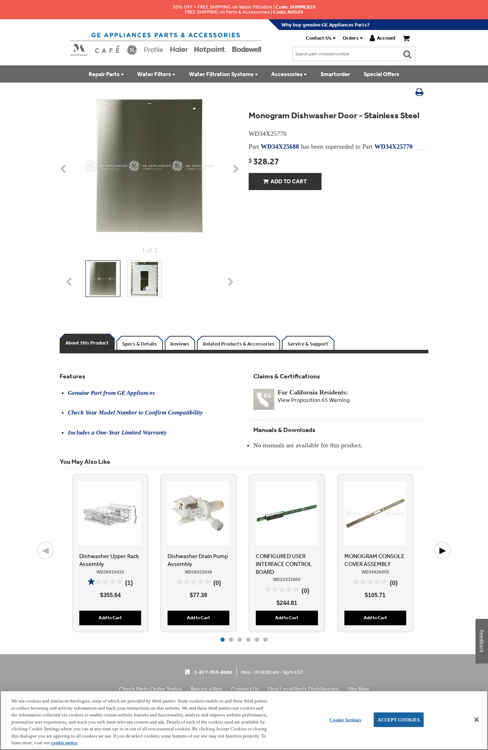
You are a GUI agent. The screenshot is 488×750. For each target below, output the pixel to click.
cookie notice (64, 742)
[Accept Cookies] (476, 719)
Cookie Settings (345, 719)
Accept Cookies (399, 719)
